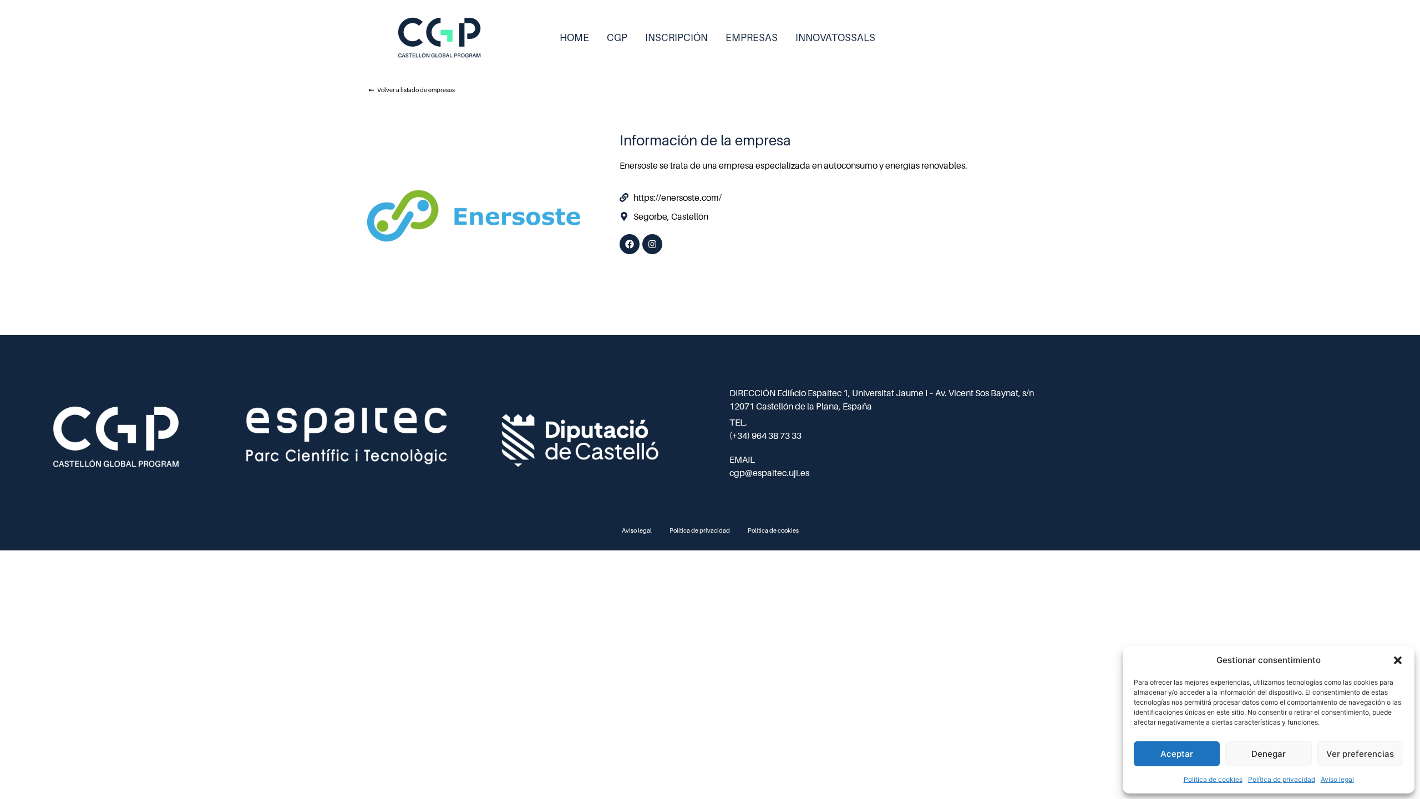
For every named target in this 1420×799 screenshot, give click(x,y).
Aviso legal (1337, 779)
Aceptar (1176, 754)
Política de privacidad (1281, 779)
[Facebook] (630, 244)
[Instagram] (652, 244)
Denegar (1268, 754)
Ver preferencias (1360, 754)
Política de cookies (1213, 779)
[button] (1397, 660)
